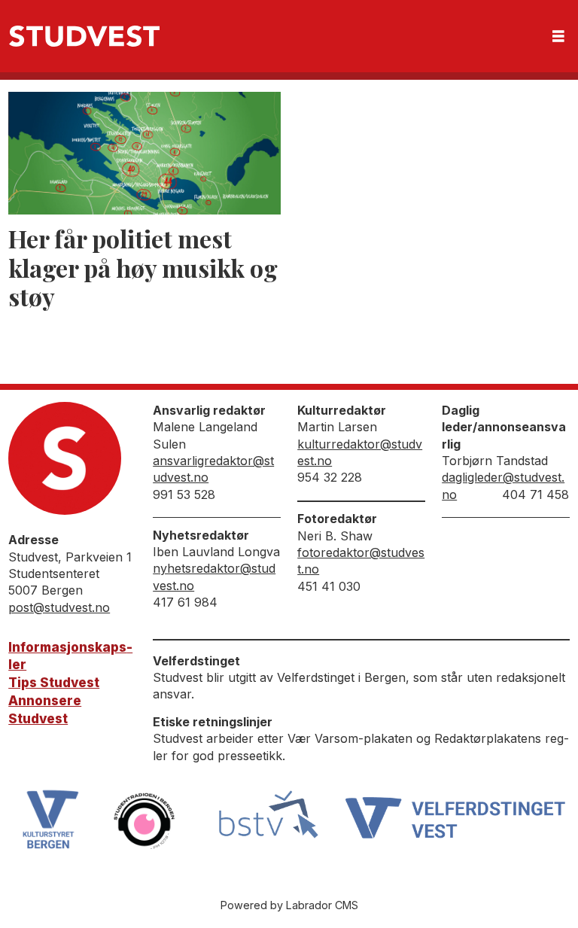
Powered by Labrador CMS (289, 905)
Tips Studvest (53, 682)
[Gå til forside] (84, 36)
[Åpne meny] (558, 36)
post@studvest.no (59, 607)
